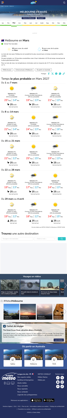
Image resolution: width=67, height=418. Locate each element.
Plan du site (25, 406)
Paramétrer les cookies (24, 409)
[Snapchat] (58, 382)
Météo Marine (42, 377)
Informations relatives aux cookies (39, 406)
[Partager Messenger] (56, 74)
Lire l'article (58, 340)
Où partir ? (41, 18)
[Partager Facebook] (49, 74)
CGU (15, 406)
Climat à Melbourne (28, 18)
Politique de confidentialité (57, 406)
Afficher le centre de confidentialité (41, 409)
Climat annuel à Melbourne (24, 70)
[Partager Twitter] (52, 74)
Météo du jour (7, 70)
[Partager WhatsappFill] (60, 74)
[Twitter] (62, 377)
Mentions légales (7, 406)
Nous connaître (22, 386)
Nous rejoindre (22, 389)
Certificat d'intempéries (25, 380)
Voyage (2, 6)
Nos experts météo (24, 377)
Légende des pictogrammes (27, 395)
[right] (65, 285)
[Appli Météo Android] (48, 400)
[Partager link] (64, 74)
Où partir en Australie (43, 70)
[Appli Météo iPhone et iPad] (36, 400)
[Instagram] (62, 382)
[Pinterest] (58, 386)
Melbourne (11, 6)
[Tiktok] (62, 386)
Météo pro (41, 380)
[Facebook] (58, 377)
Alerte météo (22, 383)
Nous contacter (22, 392)
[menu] (2, 2)
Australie (6, 6)
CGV (19, 406)
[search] (64, 2)
